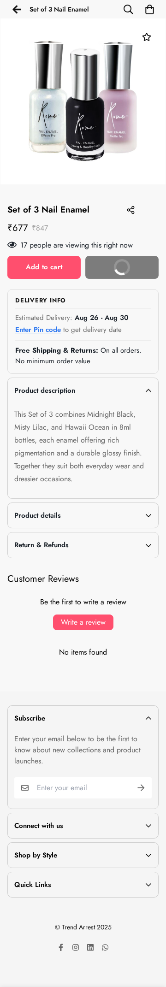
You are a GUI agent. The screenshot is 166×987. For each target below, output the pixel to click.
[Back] (16, 9)
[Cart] (149, 9)
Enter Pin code (38, 330)
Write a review (83, 622)
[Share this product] (130, 210)
